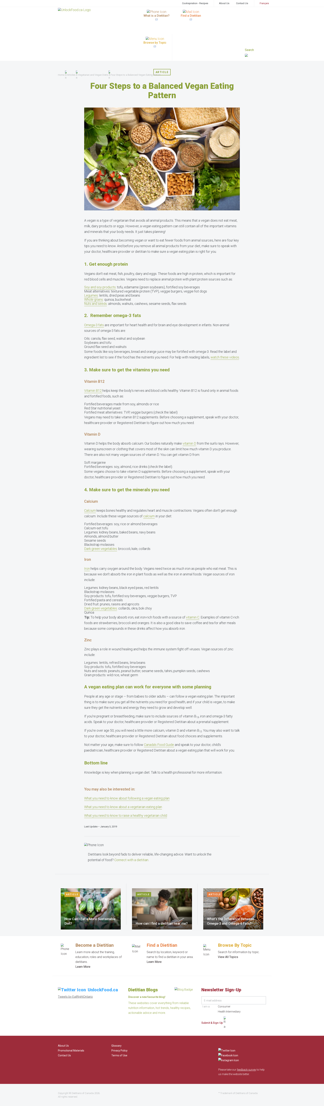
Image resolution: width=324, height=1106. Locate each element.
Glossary (116, 1045)
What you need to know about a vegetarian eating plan (123, 807)
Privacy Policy (119, 1050)
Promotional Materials (71, 1050)
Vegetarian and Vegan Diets (93, 74)
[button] (255, 55)
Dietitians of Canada (83, 1093)
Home (61, 74)
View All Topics (228, 957)
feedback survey (246, 1069)
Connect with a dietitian (131, 860)
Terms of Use (119, 1055)
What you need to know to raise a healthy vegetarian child (125, 815)
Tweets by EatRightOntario (75, 996)
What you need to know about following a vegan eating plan (127, 798)
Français (264, 3)
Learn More (82, 966)
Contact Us (242, 3)
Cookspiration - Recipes (195, 3)
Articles (71, 74)
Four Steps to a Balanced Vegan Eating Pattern (136, 74)
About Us (224, 3)
